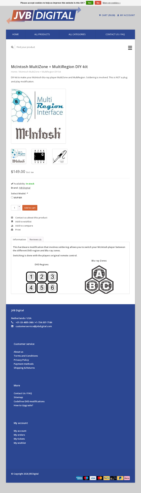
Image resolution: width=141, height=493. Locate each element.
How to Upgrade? (23, 405)
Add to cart (29, 207)
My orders (19, 434)
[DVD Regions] (41, 282)
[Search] (12, 47)
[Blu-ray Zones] (99, 279)
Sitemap (18, 397)
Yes (89, 3)
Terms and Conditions (26, 355)
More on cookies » (112, 3)
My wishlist (20, 442)
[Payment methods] (79, 477)
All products (42, 34)
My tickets (19, 438)
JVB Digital (24, 187)
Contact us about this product (31, 217)
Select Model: (19, 193)
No (98, 3)
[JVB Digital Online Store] (49, 15)
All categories (77, 34)
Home (15, 34)
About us (18, 351)
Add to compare (24, 225)
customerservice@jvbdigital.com (34, 326)
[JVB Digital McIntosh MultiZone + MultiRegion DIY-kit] (38, 116)
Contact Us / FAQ (115, 34)
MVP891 (18, 197)
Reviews (35, 239)
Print (18, 229)
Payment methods (24, 363)
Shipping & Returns (24, 367)
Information (19, 239)
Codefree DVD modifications (29, 401)
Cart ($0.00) (108, 15)
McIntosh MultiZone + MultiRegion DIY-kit (40, 71)
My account (127, 15)
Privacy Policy (21, 359)
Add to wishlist (23, 221)
